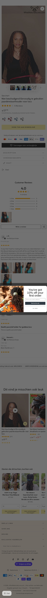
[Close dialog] (45, 287)
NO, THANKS (35, 308)
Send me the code (35, 303)
